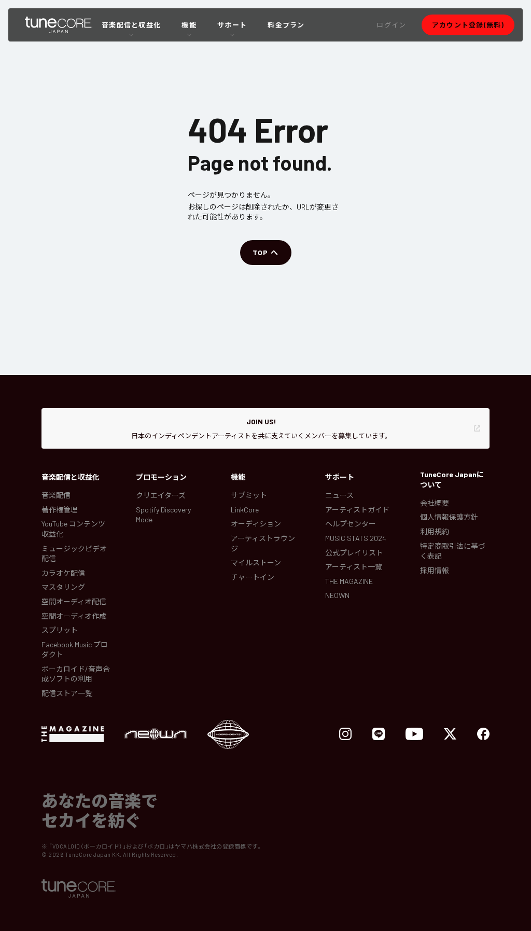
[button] (391, 25)
